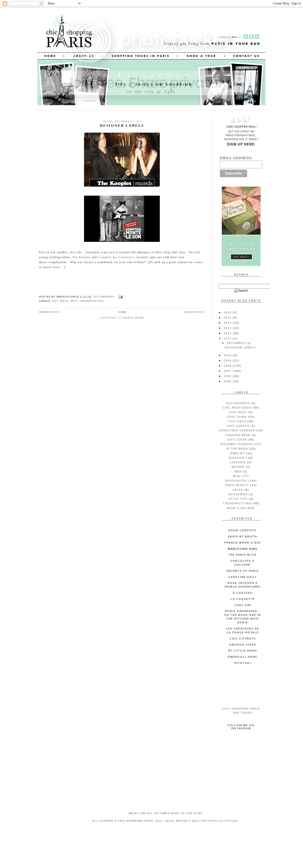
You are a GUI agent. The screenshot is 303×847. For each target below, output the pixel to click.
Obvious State (242, 644)
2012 (228, 333)
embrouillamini (242, 656)
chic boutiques (237, 407)
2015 (228, 317)
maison (238, 466)
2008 (228, 365)
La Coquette (243, 599)
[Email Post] (120, 296)
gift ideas (60, 301)
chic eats (237, 421)
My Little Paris (242, 650)
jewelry (237, 453)
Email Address (236, 158)
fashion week (238, 435)
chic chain (237, 416)
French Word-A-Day (242, 542)
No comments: (105, 296)
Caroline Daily (242, 577)
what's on (236, 508)
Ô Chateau (242, 592)
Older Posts (194, 312)
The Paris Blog (242, 554)
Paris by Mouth (242, 536)
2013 (228, 328)
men (238, 471)
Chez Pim (243, 605)
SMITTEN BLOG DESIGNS (220, 821)
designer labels (122, 125)
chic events (238, 425)
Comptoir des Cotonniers (116, 257)
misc (74, 301)
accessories (238, 403)
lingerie (238, 462)
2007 (228, 370)
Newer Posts (49, 312)
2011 (228, 338)
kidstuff (237, 457)
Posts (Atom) (133, 317)
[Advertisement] (241, 686)
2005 (228, 381)
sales (238, 489)
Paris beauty (237, 485)
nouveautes (236, 480)
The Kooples (81, 257)
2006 (228, 376)
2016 (228, 312)
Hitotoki (242, 663)
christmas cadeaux (237, 430)
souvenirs (238, 494)
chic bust (238, 412)
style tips (238, 498)
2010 (228, 355)
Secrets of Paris (242, 570)
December (236, 343)
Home (122, 312)
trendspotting (92, 301)
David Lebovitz (242, 530)
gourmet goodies (237, 444)
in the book (237, 448)
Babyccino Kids (242, 548)
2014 (228, 322)
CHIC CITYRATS (243, 638)
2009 (228, 360)
